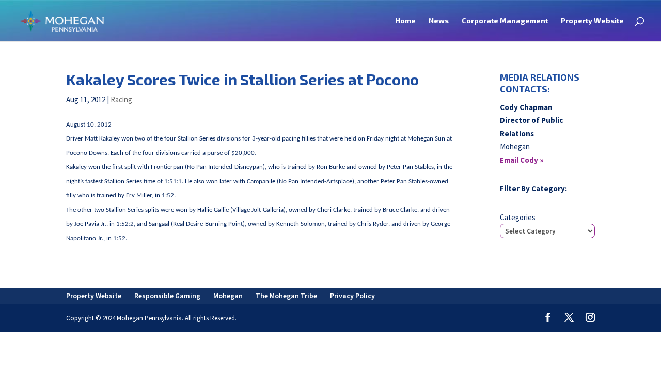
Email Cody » (522, 160)
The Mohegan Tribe (286, 295)
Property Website (592, 21)
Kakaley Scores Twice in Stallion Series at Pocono (242, 79)
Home (405, 21)
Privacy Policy (352, 295)
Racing (121, 99)
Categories (518, 217)
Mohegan (228, 295)
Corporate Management (505, 21)
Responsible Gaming (167, 295)
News (439, 21)
